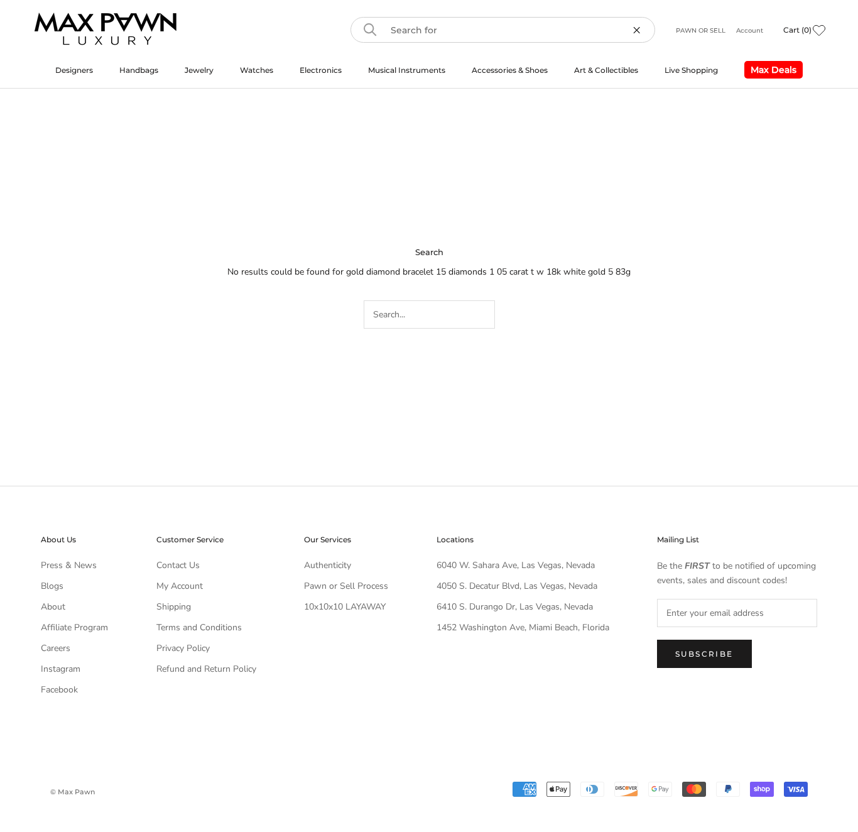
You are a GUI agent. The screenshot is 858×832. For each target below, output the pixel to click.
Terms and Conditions (199, 627)
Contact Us (178, 565)
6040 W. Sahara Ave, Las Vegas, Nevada (516, 565)
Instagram (60, 669)
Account (749, 30)
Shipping (173, 607)
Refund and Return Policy (206, 669)
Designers (74, 70)
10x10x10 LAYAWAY (345, 607)
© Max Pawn (72, 791)
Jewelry (199, 70)
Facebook (59, 690)
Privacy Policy (183, 648)
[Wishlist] (819, 30)
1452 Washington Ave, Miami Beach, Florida (523, 627)
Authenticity (327, 565)
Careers (55, 648)
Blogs (52, 586)
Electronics (321, 70)
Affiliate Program (74, 627)
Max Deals (770, 71)
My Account (179, 586)
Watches (256, 70)
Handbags (138, 70)
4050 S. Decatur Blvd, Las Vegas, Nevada (517, 586)
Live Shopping (691, 70)
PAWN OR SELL (701, 30)
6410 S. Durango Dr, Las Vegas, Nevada (515, 607)
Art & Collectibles (606, 70)
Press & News (69, 565)
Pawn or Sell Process (346, 586)
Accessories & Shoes (510, 70)
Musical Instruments (406, 70)
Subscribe (704, 654)
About (53, 607)
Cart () (797, 30)
